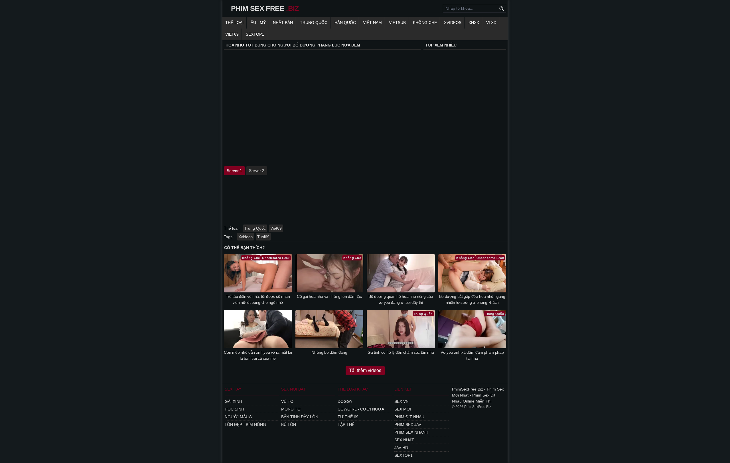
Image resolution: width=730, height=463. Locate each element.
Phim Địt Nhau (409, 417)
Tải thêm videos (365, 370)
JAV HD (401, 447)
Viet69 (232, 34)
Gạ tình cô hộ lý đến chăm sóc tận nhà (401, 352)
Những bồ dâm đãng (329, 352)
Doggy (345, 401)
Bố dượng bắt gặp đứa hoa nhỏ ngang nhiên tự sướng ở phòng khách (472, 299)
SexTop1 (403, 455)
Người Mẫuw (238, 417)
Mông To (291, 409)
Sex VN (401, 401)
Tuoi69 (263, 236)
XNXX (474, 22)
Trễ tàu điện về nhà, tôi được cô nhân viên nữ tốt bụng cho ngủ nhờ (258, 299)
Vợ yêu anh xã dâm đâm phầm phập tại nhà (472, 355)
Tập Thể (346, 424)
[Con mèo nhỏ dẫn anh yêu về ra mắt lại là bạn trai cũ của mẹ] (258, 329)
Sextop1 (255, 34)
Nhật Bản (283, 22)
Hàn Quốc (345, 22)
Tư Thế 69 (348, 417)
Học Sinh (234, 409)
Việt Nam (372, 22)
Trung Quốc (313, 22)
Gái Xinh (233, 401)
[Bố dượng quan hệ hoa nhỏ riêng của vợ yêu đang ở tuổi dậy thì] (401, 273)
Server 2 (256, 170)
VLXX (491, 22)
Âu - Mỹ (258, 22)
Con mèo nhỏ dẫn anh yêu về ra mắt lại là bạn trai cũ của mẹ (258, 355)
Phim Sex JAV (407, 424)
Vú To (287, 401)
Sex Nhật (404, 440)
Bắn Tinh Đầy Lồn (299, 417)
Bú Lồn (288, 424)
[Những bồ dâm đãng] (329, 329)
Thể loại (234, 22)
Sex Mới (402, 409)
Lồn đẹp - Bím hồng (245, 424)
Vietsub (397, 22)
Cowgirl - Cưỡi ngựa (361, 409)
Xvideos (452, 22)
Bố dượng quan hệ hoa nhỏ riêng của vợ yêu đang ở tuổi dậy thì (400, 299)
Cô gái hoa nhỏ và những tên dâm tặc (329, 296)
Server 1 (234, 170)
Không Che (425, 22)
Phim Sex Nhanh (411, 432)
